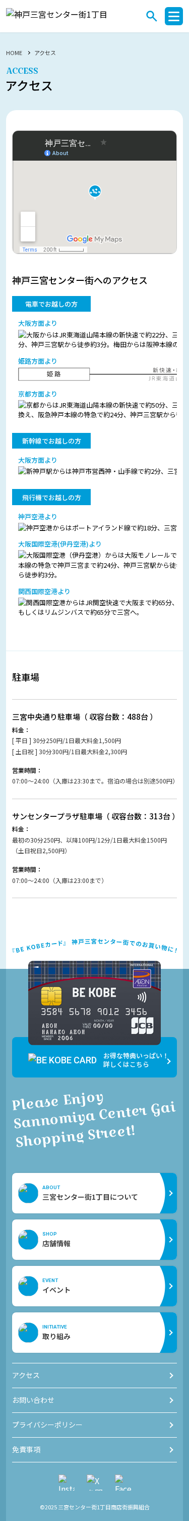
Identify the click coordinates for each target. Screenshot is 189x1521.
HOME (14, 52)
